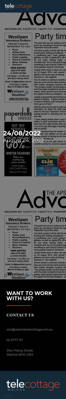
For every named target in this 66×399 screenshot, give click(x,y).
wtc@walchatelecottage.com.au (30, 329)
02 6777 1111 (15, 340)
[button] (58, 6)
